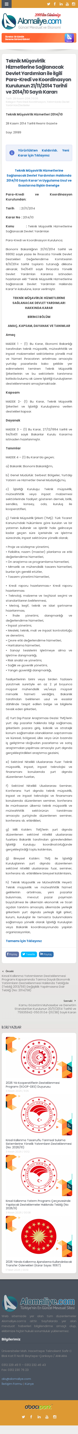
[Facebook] (55, 4)
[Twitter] (49, 4)
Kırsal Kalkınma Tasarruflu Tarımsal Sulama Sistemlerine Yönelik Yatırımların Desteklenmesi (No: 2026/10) (39, 1143)
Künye (29, 1384)
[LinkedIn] (61, 4)
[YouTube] (67, 4)
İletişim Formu (12, 1384)
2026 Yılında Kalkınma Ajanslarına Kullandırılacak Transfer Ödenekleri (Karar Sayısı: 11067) (39, 1263)
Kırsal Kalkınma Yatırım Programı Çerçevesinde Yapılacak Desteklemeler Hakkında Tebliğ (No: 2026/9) (38, 1204)
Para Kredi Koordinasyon (31, 102)
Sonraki (68, 1001)
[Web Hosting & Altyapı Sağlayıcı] (39, 1407)
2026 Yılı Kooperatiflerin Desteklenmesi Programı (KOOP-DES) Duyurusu (33, 1084)
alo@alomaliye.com (16, 1379)
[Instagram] (73, 4)
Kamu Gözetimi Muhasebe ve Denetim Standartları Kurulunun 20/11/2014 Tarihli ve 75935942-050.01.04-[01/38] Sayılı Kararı (45, 1008)
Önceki (10, 971)
